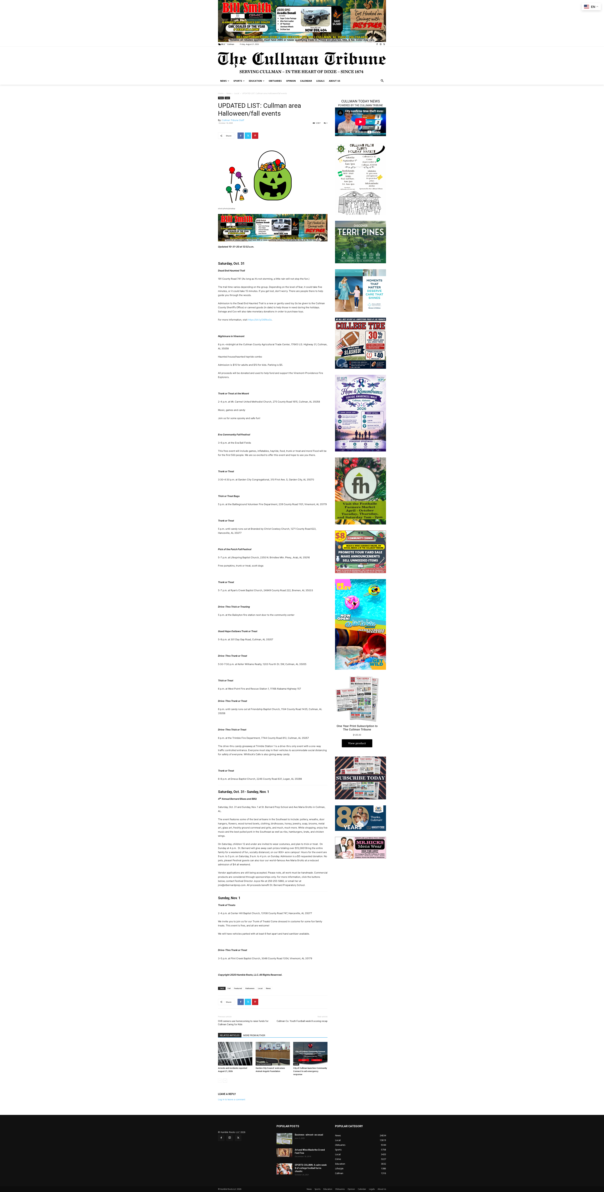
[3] (360, 290)
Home (221, 93)
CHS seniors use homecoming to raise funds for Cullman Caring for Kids (243, 1023)
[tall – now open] (360, 624)
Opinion (351, 1189)
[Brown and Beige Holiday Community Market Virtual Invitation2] (360, 178)
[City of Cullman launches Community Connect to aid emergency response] (310, 1053)
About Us (382, 1189)
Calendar (362, 1189)
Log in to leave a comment (231, 1099)
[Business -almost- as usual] (284, 1138)
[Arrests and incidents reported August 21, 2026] (235, 1053)
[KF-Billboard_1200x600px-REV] (360, 817)
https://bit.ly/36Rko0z (260, 319)
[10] (302, 20)
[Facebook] (377, 44)
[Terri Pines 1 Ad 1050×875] (360, 241)
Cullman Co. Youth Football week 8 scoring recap (302, 1021)
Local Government (264, 1064)
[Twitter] (384, 44)
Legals (372, 1189)
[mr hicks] (360, 847)
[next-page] (225, 1081)
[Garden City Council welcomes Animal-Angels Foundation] (273, 1053)
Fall (229, 988)
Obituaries (340, 1189)
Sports (317, 1189)
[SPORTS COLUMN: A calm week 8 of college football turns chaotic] (284, 1168)
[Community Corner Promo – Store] (360, 551)
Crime (221, 1064)
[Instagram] (380, 44)
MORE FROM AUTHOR (254, 1035)
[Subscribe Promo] (360, 777)
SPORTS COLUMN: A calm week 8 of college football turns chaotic (311, 1168)
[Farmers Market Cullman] (360, 490)
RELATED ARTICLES (230, 1035)
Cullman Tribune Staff (233, 120)
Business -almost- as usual (309, 1134)
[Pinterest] (255, 135)
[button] (382, 81)
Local (236, 93)
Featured (238, 988)
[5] (272, 227)
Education (327, 1189)
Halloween (249, 988)
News (228, 93)
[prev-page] (220, 1081)
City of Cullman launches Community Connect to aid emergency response (310, 1071)
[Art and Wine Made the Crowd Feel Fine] (284, 1152)
